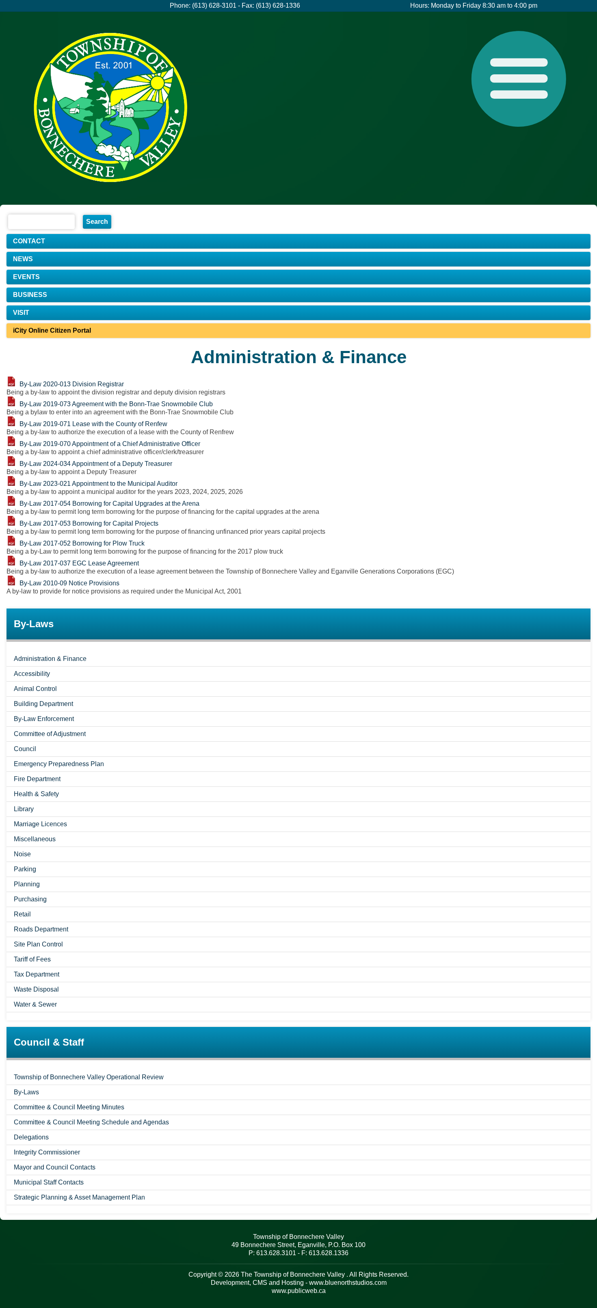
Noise (22, 854)
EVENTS (26, 276)
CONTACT (29, 241)
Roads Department (41, 929)
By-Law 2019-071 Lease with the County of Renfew (93, 423)
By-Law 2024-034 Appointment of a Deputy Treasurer (95, 463)
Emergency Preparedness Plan (59, 763)
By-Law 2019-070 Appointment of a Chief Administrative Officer (109, 443)
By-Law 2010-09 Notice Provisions (69, 583)
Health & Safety (36, 793)
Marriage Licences (40, 824)
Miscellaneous (35, 839)
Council (25, 748)
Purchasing (30, 899)
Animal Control (35, 688)
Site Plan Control (38, 944)
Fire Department (37, 778)
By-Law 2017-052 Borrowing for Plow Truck (82, 543)
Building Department (43, 703)
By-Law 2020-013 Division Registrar (71, 384)
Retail (22, 914)
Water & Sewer (35, 1004)
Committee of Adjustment (50, 733)
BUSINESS (30, 294)
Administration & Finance (50, 658)
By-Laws (26, 1092)
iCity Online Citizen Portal (52, 330)
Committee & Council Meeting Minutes (69, 1107)
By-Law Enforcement (44, 718)
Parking (25, 869)
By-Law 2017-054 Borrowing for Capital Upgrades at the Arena (109, 503)
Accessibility (32, 673)
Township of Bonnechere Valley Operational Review (89, 1077)
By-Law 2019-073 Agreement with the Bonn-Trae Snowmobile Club (116, 404)
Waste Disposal (36, 989)
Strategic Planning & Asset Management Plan (79, 1197)
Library (24, 809)
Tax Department (36, 974)
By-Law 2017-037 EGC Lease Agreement (79, 563)
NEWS (23, 259)
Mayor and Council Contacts (54, 1167)
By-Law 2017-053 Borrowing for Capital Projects (88, 523)
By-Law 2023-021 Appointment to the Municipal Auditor (98, 483)
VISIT (21, 312)
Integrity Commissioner (47, 1152)
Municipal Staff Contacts (49, 1182)
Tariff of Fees (32, 959)
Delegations (31, 1137)
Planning (27, 884)
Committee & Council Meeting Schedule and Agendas (91, 1122)
